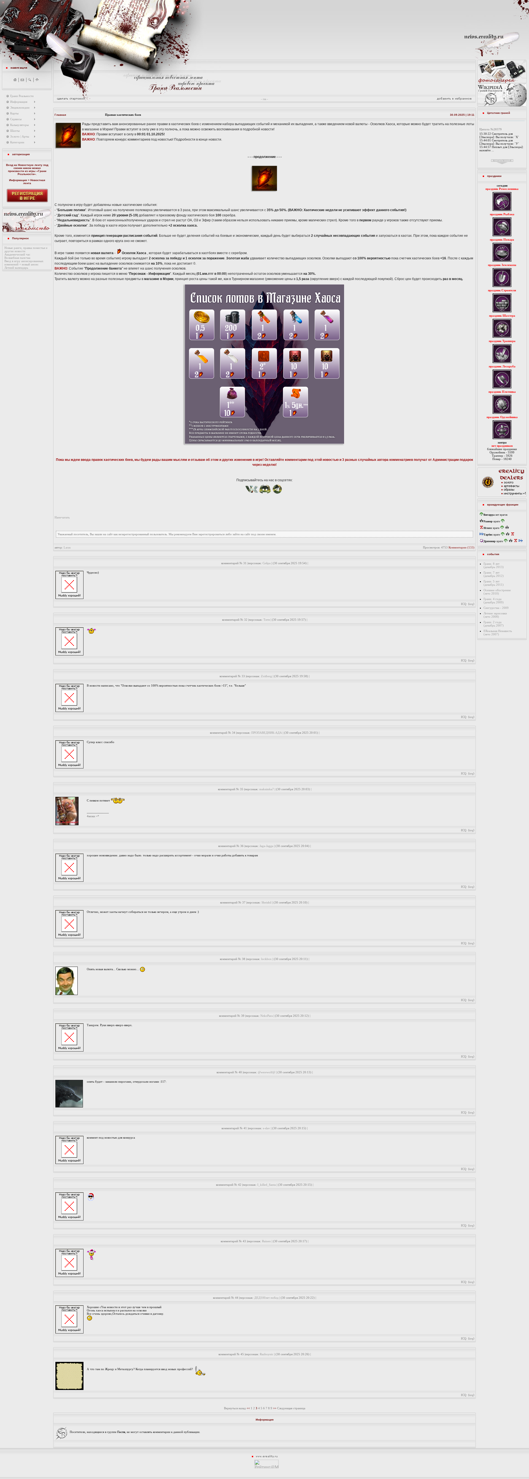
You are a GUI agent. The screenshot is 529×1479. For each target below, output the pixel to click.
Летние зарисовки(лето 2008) (495, 615)
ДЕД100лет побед (266, 1297)
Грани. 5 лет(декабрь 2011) (494, 583)
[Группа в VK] (251, 494)
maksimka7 (266, 789)
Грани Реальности (32, 173)
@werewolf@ (266, 1072)
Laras (67, 547)
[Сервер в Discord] (265, 494)
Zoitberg (266, 676)
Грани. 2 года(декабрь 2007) (494, 623)
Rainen (266, 1241)
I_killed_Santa (266, 1184)
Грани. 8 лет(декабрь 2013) (494, 565)
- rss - (264, 99)
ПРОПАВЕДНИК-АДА (266, 732)
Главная (60, 114)
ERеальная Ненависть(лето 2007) (498, 632)
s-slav (266, 1128)
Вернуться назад (235, 1408)
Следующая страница (291, 1408)
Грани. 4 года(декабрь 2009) (494, 600)
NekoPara (266, 1015)
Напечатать (62, 517)
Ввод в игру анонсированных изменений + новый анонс (24, 262)
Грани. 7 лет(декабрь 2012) (494, 574)
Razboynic (266, 1354)
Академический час (17, 254)
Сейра (267, 563)
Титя (266, 619)
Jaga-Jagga (266, 846)
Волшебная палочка (17, 257)
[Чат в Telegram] (277, 494)
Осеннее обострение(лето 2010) (497, 591)
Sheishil (266, 902)
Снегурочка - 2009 (496, 607)
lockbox (266, 959)
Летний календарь (16, 267)
